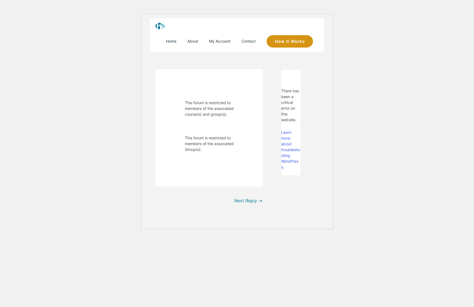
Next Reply (248, 200)
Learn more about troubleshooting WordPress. (290, 149)
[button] (290, 41)
